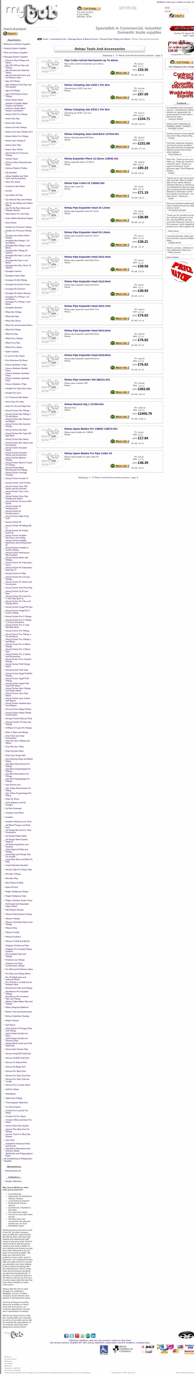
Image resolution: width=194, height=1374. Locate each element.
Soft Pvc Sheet (12, 1089)
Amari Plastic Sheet (14, 100)
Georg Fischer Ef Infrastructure (13, 507)
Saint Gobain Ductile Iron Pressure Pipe (17, 1039)
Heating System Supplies (15, 48)
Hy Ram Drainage (14, 808)
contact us (181, 2)
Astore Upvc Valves (14, 149)
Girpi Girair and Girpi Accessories (15, 737)
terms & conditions (126, 1342)
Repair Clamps (12, 1020)
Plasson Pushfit (12, 932)
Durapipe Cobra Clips (15, 275)
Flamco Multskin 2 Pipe (16, 384)
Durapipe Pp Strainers (15, 289)
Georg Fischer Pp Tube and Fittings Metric (18, 602)
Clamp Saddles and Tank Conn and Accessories (17, 177)
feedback (161, 2)
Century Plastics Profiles (16, 168)
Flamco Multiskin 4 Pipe (16, 365)
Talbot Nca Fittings (14, 1098)
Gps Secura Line (13, 784)
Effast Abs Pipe (12, 316)
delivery (65, 1342)
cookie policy (111, 1342)
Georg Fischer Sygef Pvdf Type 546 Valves (17, 684)
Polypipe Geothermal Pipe (17, 945)
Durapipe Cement (13, 271)
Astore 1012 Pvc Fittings (16, 114)
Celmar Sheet (12, 159)
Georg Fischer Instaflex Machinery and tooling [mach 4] (19, 542)
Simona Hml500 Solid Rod (17, 1058)
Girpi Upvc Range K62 (16, 755)
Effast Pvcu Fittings (14, 338)
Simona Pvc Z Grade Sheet (18, 1085)
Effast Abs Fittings (14, 312)
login (185, 35)
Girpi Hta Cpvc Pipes (15, 746)
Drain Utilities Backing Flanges (19, 218)
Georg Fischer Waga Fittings (18, 709)
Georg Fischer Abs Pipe (16, 430)
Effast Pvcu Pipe (13, 343)
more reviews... (173, 257)
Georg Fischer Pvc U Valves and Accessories (18, 655)
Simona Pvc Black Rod (16, 1071)
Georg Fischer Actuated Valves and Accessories (16, 454)
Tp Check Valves (13, 1107)
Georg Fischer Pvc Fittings (17, 631)
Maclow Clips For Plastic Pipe (19, 869)
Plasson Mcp (11, 928)
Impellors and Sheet (15, 813)
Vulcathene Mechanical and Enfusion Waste (18, 1149)
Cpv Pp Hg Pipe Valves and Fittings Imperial (18, 209)
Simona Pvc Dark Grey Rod (18, 1075)
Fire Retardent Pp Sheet (16, 360)
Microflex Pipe (12, 878)
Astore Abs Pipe (13, 118)
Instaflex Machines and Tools (19, 821)
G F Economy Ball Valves (17, 397)
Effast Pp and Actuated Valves (19, 325)
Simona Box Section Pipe (17, 1049)
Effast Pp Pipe (12, 334)
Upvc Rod (10, 1140)
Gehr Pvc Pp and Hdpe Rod (18, 406)
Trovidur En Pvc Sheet (16, 1116)
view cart (171, 2)
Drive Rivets (11, 222)
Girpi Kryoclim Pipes (15, 751)
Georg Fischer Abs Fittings (17, 410)
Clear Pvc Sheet (13, 182)
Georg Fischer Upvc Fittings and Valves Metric (18, 689)
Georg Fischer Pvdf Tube (17, 670)
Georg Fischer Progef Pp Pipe (19, 607)
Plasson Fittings (13, 918)
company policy (143, 1342)
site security (55, 1342)
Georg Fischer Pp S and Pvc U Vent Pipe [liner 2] (18, 597)
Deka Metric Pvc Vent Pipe (17, 214)
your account (104, 1340)
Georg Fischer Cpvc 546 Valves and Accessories (17, 487)
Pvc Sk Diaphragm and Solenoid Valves (16, 978)
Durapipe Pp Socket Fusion (18, 284)
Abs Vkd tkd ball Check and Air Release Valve (18, 76)
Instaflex (9, 817)
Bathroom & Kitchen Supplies (17, 44)
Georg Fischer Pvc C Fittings (18, 616)
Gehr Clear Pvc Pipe (15, 402)
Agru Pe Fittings (13, 81)
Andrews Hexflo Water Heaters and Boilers (15, 109)
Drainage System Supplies (16, 57)
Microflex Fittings (13, 874)
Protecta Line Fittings (15, 960)
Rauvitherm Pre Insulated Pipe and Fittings (17, 997)
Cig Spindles (11, 172)
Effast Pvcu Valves (14, 347)
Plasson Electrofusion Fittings (19, 914)
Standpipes (11, 1094)
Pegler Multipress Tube (16, 896)
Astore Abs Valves (14, 123)
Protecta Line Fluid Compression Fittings (15, 964)
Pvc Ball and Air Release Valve (19, 969)
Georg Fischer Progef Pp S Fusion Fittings (18, 611)
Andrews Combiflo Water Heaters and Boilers (17, 104)
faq (188, 2)
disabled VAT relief (78, 1342)
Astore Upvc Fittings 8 (15, 140)
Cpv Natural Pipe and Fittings (19, 199)
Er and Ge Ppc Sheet (15, 356)
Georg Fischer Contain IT (17, 478)
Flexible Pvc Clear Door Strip (18, 388)
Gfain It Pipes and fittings (17, 732)
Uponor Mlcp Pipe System (17, 1126)
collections (73, 1340)
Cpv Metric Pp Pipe (14, 195)
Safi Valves (10, 1025)
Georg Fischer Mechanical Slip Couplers (17, 553)
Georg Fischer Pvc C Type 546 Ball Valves (17, 626)
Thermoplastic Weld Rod (17, 1102)
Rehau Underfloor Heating (17, 1016)
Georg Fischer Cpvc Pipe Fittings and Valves (17, 497)
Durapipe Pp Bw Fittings (16, 280)
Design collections (13, 1181)
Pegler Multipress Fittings (17, 891)
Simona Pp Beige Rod (15, 1067)
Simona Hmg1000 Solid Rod (18, 1053)
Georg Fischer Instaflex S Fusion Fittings (17, 549)
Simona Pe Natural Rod (16, 1062)
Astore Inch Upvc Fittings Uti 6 (19, 132)
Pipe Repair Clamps (14, 910)
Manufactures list (13, 1171)
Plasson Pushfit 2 (13, 937)
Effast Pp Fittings (13, 329)
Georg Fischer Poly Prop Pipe (19, 588)
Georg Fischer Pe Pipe (16, 573)
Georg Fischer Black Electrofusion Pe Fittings (16, 468)
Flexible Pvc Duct (13, 393)
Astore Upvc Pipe (13, 145)
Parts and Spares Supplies (16, 52)
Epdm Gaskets (12, 351)
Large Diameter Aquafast (17, 865)
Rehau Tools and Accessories (19, 1012)
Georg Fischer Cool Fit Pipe (18, 483)
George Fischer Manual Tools (19, 718)
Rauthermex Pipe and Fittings (19, 988)
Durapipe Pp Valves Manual (18, 293)
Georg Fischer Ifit (13, 522)
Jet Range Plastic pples (16, 836)
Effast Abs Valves (13, 321)
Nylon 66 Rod (12, 887)
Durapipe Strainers (14, 307)
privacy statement (96, 1342)
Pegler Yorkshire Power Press (19, 900)
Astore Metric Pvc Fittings (17, 136)
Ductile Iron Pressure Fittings (19, 227)
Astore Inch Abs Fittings (16, 127)
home (128, 1340)
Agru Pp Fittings (13, 90)
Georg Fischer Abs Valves (17, 439)
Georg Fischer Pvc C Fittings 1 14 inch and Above (18, 621)
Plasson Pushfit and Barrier (18, 941)
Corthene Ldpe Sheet (15, 186)
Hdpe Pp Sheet (12, 799)
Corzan (9, 191)
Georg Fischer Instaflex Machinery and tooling (16, 536)
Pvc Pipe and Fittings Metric (18, 973)
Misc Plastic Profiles (14, 883)
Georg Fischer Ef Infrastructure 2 (13, 512)
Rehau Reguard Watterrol (17, 1007)
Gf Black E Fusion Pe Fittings (19, 728)
